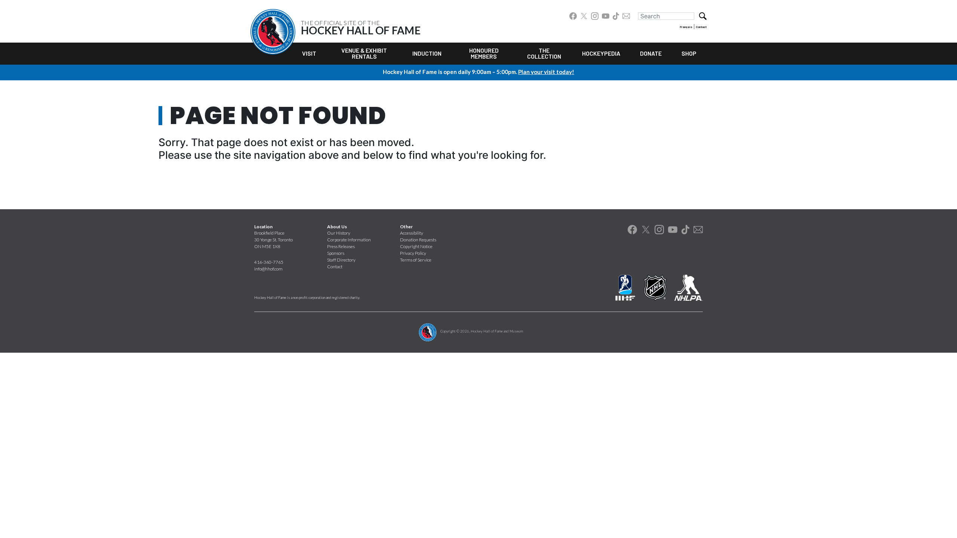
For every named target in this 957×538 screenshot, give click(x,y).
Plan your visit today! (546, 71)
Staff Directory (341, 260)
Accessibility (411, 233)
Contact (701, 27)
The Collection (544, 53)
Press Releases (341, 246)
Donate (651, 53)
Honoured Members (484, 53)
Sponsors (335, 253)
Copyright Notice (416, 246)
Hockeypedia (601, 53)
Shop (688, 53)
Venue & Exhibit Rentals (364, 53)
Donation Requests (418, 239)
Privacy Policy (413, 253)
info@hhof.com (268, 269)
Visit (309, 53)
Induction (426, 53)
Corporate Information (349, 239)
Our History (338, 233)
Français (686, 27)
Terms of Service (415, 260)
